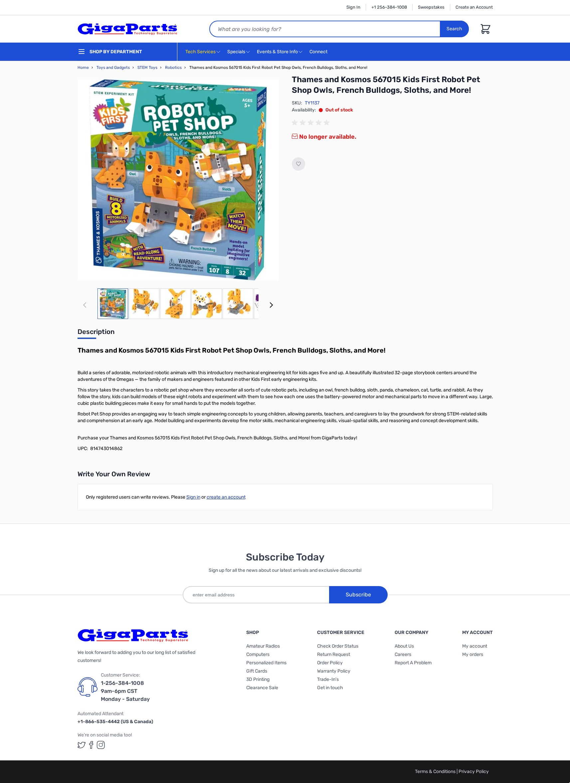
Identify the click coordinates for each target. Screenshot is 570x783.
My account (474, 646)
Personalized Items (266, 663)
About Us (404, 646)
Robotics (173, 67)
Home (83, 67)
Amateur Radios (263, 646)
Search (454, 29)
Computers (258, 654)
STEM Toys (147, 67)
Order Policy (330, 663)
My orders (472, 654)
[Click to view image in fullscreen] (178, 179)
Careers (403, 654)
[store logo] (127, 29)
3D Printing (258, 679)
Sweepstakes (431, 7)
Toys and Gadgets (113, 67)
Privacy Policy (474, 771)
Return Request (333, 654)
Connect (318, 52)
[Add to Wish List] (298, 164)
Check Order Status (337, 646)
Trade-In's (328, 679)
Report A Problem (413, 663)
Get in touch (330, 688)
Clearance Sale (262, 688)
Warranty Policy (333, 671)
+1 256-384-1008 (389, 7)
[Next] (271, 305)
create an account (226, 497)
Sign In (353, 7)
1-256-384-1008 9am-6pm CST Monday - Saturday (125, 691)
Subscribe (358, 594)
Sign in (193, 497)
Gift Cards (256, 671)
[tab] (96, 333)
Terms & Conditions (436, 771)
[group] (312, 123)
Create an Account (474, 7)
